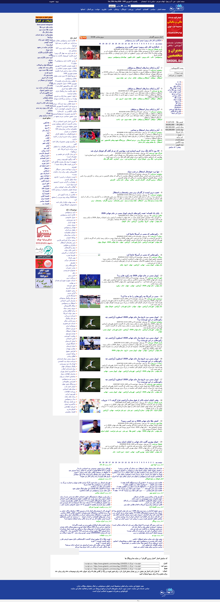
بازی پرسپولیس (70, 212)
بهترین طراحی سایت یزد (44, 88)
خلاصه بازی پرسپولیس (68, 215)
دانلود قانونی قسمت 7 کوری (100, 541)
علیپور (139, 57)
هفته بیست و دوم (130, 200)
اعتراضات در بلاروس (69, 253)
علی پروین (145, 57)
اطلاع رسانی (71, 356)
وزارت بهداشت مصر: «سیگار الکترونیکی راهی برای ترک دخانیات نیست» (65, 171)
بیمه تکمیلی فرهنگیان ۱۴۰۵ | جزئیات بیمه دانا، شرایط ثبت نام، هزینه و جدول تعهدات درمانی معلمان (76, 503)
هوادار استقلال (71, 331)
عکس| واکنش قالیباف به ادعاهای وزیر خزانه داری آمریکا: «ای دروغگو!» (65, 149)
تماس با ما (151, 1)
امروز (121, 99)
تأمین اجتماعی (71, 338)
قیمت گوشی (48, 42)
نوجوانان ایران (71, 326)
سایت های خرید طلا (46, 27)
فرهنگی (123, 9)
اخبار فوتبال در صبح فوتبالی (154, 479)
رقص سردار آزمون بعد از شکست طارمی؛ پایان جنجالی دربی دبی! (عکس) (137, 472)
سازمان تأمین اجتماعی (68, 301)
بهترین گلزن (140, 452)
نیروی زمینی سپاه (70, 308)
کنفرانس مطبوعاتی (69, 381)
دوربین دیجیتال (71, 328)
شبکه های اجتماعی (69, 389)
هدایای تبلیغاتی (48, 98)
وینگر (127, 180)
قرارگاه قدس (71, 296)
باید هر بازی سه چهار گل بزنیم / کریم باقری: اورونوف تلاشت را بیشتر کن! (64, 55)
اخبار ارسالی (45, 156)
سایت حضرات (71, 268)
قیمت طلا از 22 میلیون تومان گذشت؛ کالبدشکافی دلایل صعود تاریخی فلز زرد (84, 539)
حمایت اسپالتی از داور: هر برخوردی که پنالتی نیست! (144, 531)
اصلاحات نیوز (44, 176)
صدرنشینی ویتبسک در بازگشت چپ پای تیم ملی (146, 529)
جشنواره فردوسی (69, 270)
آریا (48, 133)
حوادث (97, 9)
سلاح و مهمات (71, 349)
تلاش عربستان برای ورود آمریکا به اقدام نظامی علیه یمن (143, 504)
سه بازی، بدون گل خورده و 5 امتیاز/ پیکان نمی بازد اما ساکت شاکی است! (137, 525)
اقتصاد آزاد (152, 507)
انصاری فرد (158, 159)
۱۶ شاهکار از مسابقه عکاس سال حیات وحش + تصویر (92, 472)
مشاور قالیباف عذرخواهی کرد (152, 545)
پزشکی (116, 9)
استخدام (144, 1)
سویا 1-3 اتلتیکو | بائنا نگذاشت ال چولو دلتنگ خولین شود (91, 488)
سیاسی (152, 9)
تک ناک (102, 465)
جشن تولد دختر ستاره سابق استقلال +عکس (147, 539)
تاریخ (146, 221)
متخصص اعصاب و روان (68, 376)
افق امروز (45, 183)
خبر (174, 1)
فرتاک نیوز (158, 153)
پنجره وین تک (48, 75)
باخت (118, 119)
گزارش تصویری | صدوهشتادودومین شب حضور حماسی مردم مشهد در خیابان (64, 116)
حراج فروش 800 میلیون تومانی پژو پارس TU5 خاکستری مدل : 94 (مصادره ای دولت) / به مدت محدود (75, 531)
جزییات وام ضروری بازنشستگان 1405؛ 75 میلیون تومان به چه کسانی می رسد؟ (135, 513)
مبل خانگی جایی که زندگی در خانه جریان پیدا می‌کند (92, 547)
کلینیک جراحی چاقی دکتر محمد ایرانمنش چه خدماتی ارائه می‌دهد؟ (87, 545)
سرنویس (101, 479)
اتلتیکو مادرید (71, 409)
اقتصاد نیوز (45, 204)
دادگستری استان (70, 404)
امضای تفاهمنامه (70, 232)
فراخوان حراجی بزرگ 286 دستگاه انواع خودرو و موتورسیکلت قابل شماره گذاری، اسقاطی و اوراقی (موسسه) (72, 527)
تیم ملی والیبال (71, 318)
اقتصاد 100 (45, 188)
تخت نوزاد (49, 50)
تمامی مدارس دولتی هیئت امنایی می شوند (147, 547)
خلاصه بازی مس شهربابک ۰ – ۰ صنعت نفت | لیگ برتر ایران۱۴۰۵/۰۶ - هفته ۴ (136, 488)
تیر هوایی (72, 283)
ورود (57, 1)
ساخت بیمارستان (70, 235)
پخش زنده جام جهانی (45, 67)
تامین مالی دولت (70, 250)
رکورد (118, 286)
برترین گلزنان (150, 180)
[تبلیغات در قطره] (44, 22)
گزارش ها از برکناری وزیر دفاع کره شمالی (147, 497)
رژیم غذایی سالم (70, 321)
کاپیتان (124, 221)
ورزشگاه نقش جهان (69, 384)
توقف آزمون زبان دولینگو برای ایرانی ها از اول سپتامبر (92, 474)
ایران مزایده (100, 521)
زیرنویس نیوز (157, 299)
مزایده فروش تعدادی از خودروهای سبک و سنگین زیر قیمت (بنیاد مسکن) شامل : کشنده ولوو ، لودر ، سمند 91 (73, 529)
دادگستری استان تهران (68, 371)
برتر (121, 159)
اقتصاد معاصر (44, 201)
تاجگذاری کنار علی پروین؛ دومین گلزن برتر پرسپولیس (143, 40)
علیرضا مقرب (71, 255)
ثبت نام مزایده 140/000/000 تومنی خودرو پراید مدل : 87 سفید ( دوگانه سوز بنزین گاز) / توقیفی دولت (75, 533)
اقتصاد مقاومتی (70, 412)
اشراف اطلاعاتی (70, 407)
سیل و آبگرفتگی (70, 248)
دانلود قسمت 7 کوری (103, 543)
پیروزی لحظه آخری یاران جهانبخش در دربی (147, 533)
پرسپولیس (158, 57)
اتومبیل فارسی (44, 153)
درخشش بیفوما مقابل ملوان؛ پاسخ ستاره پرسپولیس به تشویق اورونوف (138, 470)
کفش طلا (132, 431)
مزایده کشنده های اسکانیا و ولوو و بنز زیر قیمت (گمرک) (91, 525)
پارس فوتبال (158, 49)
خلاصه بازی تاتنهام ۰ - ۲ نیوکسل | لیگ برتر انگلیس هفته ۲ (143, 484)
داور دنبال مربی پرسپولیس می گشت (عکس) (95, 490)
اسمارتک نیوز (44, 173)
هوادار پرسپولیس (70, 227)
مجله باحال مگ (47, 32)
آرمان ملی (45, 130)
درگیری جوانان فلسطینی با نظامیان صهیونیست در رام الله (143, 501)
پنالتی (132, 180)
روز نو (160, 91)
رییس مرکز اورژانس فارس (66, 240)
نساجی (153, 140)
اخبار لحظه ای (44, 166)
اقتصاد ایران (45, 199)
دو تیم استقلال (131, 140)
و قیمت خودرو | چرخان (96, 507)
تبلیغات (102, 535)
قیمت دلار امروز (47, 78)
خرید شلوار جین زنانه (45, 40)
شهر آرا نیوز (158, 278)
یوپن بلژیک (72, 258)
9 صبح (47, 128)
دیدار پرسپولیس (70, 399)
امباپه (127, 452)
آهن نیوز (46, 148)
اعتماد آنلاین (45, 181)
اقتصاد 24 (46, 191)
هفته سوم (120, 78)
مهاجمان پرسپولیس (119, 57)
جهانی (152, 221)
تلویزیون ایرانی (70, 394)
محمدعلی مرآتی (70, 260)
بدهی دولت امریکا (69, 313)
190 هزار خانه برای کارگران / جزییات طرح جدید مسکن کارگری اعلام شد (137, 515)
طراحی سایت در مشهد (45, 47)
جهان (121, 242)
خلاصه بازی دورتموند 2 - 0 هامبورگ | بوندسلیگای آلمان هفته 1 (141, 483)
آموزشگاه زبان (71, 265)
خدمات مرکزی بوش (46, 115)
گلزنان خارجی (140, 180)
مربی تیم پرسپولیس (69, 379)
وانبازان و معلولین (69, 245)
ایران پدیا (50, 45)
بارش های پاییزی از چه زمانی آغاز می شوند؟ (95, 476)
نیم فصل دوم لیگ (70, 402)
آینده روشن (45, 151)
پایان (121, 265)
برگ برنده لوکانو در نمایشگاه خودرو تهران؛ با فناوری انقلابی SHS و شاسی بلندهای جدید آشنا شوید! (77, 513)
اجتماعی (138, 9)
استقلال (159, 78)
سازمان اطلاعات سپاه (68, 374)
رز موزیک (49, 113)
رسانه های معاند (70, 397)
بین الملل (90, 9)
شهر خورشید (71, 285)
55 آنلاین (46, 123)
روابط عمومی (71, 237)
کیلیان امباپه (158, 410)
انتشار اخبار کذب (70, 386)
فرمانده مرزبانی (70, 316)
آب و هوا (169, 1)
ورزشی (130, 9)
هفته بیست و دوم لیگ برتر (153, 200)
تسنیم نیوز (153, 493)
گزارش (112, 180)
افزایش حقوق (71, 351)
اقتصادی (145, 9)
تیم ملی (130, 410)
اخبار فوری (45, 163)
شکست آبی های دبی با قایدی (100, 486)
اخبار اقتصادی (44, 158)
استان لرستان (71, 346)
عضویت (51, 1)
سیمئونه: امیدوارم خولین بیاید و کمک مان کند (147, 527)
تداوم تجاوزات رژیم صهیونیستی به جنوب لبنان (147, 499)
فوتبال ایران (142, 159)
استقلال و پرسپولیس (69, 303)
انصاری (116, 159)
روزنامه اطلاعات (70, 391)
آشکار (47, 135)
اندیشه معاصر (99, 493)
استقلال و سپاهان (143, 78)
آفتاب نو (46, 140)
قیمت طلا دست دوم (46, 30)
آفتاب (47, 138)
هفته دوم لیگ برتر (143, 140)
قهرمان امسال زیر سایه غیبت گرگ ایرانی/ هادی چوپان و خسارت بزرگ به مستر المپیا (81, 483)
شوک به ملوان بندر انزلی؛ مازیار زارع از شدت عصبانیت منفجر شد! (139, 474)
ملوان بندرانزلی (70, 230)
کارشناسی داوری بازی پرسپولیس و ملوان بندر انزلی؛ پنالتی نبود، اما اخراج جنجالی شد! (133, 476)
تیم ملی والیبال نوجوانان (67, 298)
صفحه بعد (158, 44)
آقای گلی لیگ (107, 159)
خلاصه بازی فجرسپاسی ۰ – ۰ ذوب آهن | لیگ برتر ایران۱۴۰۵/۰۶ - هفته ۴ (137, 490)
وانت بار (50, 85)
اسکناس (46, 171)
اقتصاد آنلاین (45, 196)
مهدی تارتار (72, 222)
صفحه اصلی (180, 1)
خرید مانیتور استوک (46, 90)
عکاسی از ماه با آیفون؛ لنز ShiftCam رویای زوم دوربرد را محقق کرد (64, 197)
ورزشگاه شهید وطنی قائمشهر (115, 140)
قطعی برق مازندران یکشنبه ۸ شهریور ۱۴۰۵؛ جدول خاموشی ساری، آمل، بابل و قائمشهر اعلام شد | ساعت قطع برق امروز (69, 504)
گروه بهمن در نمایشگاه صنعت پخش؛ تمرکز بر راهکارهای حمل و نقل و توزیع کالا (83, 515)
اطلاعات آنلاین (44, 178)
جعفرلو (73, 263)
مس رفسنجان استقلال (68, 242)
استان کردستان (70, 341)
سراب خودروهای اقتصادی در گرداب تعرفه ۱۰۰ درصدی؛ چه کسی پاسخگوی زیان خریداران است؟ (77, 517)
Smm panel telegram (45, 24)
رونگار (160, 257)
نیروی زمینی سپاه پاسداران (66, 359)
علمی (110, 9)
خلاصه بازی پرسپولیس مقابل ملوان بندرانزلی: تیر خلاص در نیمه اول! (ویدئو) (64, 43)
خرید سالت (49, 100)
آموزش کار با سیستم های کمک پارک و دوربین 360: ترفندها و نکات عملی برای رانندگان (81, 511)
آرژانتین (134, 221)
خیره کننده (120, 452)
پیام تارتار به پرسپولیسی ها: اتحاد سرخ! (97, 484)
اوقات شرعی (160, 1)
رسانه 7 (159, 236)
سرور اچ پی (49, 72)
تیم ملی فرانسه (120, 410)
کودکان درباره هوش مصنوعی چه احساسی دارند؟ (93, 468)
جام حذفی (120, 180)
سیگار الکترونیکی (70, 306)
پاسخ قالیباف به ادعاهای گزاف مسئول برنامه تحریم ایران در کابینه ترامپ (65, 136)
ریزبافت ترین (71, 278)
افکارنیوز (46, 186)
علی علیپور (131, 57)
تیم (126, 78)
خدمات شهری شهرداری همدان (65, 280)
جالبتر (160, 215)
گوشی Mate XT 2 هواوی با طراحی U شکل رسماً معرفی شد (89, 470)
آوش (47, 145)
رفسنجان (98, 200)
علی (152, 57)
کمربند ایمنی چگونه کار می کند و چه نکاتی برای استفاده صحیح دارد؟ (87, 519)
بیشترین (140, 221)
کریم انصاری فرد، (130, 159)
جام (128, 221)
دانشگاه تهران (71, 344)
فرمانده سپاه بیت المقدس (67, 361)
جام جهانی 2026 (112, 242)
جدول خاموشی (70, 217)
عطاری (50, 62)
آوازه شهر (45, 143)
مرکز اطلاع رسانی (69, 311)
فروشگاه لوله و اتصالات (45, 65)
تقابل (134, 78)
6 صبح (47, 125)
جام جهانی (158, 221)
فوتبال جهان (102, 242)
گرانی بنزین (71, 293)
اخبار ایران (45, 161)
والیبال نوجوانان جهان (68, 366)
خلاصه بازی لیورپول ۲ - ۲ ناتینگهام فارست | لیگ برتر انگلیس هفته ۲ (139, 486)
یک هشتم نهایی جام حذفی (146, 142)
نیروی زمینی (71, 225)
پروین (110, 57)
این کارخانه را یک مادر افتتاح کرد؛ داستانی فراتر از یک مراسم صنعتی (139, 517)
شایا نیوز (159, 423)
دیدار (129, 78)
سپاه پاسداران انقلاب (68, 369)
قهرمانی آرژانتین (148, 242)
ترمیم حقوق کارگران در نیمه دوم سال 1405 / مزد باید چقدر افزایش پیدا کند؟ (136, 511)
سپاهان (153, 78)
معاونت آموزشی (70, 336)
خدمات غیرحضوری (69, 323)
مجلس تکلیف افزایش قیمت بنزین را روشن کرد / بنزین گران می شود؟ (138, 519)
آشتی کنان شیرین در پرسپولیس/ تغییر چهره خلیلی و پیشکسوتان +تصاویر (137, 541)
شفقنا (160, 444)
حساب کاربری (71, 288)
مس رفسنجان (118, 200)
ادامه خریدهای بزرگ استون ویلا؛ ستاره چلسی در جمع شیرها (142, 543)
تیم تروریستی (71, 220)
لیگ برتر (150, 159)
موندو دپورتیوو (71, 333)
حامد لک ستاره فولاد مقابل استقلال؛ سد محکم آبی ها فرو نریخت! (140, 468)
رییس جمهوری (71, 290)
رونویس (159, 70)
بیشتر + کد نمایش (175, 147)
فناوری (104, 9)
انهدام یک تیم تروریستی (68, 364)
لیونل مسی (150, 265)
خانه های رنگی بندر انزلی (153, 503)
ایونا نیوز (153, 465)
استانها (83, 9)
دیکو (74, 273)
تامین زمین (72, 275)
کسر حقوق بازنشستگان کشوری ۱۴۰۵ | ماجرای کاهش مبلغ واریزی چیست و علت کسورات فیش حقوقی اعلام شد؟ (71, 501)
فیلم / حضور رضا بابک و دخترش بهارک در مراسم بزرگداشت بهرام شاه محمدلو (65, 98)
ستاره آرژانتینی (139, 410)
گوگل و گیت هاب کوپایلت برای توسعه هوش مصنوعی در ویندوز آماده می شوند (64, 189)
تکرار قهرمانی (136, 242)
